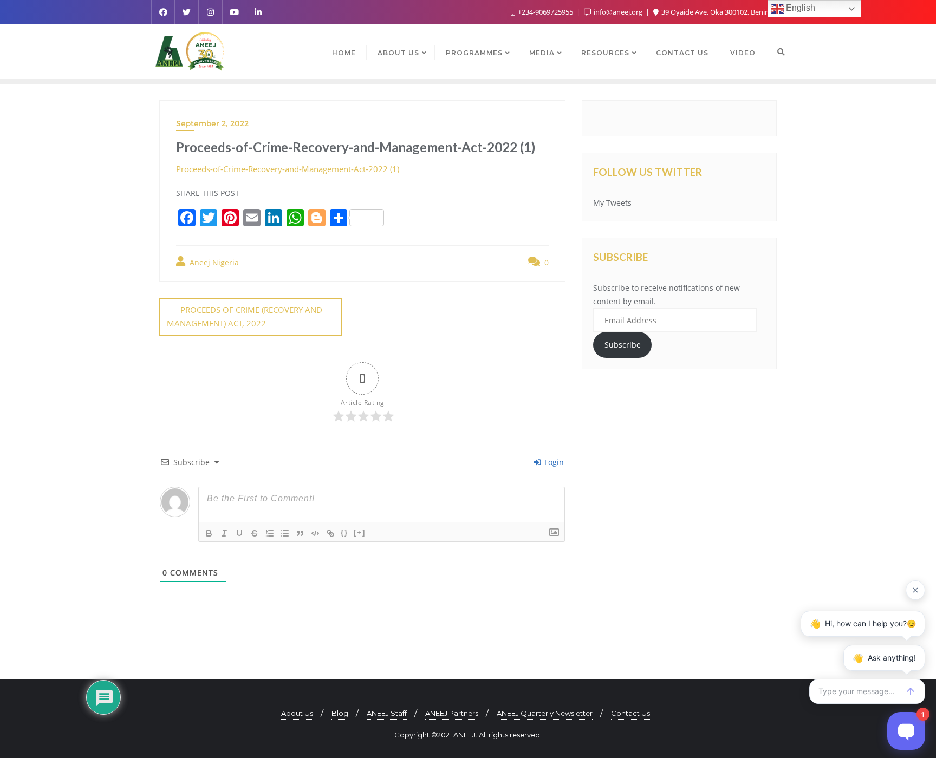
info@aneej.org (618, 12)
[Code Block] (315, 533)
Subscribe (622, 344)
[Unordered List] (284, 533)
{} (344, 532)
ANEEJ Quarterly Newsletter (545, 713)
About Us (297, 713)
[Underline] (239, 533)
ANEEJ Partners (451, 713)
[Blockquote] (300, 533)
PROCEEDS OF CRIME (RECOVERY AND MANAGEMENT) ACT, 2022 (244, 316)
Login (553, 462)
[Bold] (209, 533)
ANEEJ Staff (387, 713)
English (799, 7)
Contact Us (630, 713)
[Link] (330, 533)
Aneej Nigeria (213, 262)
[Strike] (254, 533)
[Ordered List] (269, 533)
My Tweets (612, 203)
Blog (340, 713)
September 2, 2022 (212, 123)
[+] (360, 532)
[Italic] (224, 533)
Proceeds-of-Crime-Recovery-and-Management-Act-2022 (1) (287, 169)
